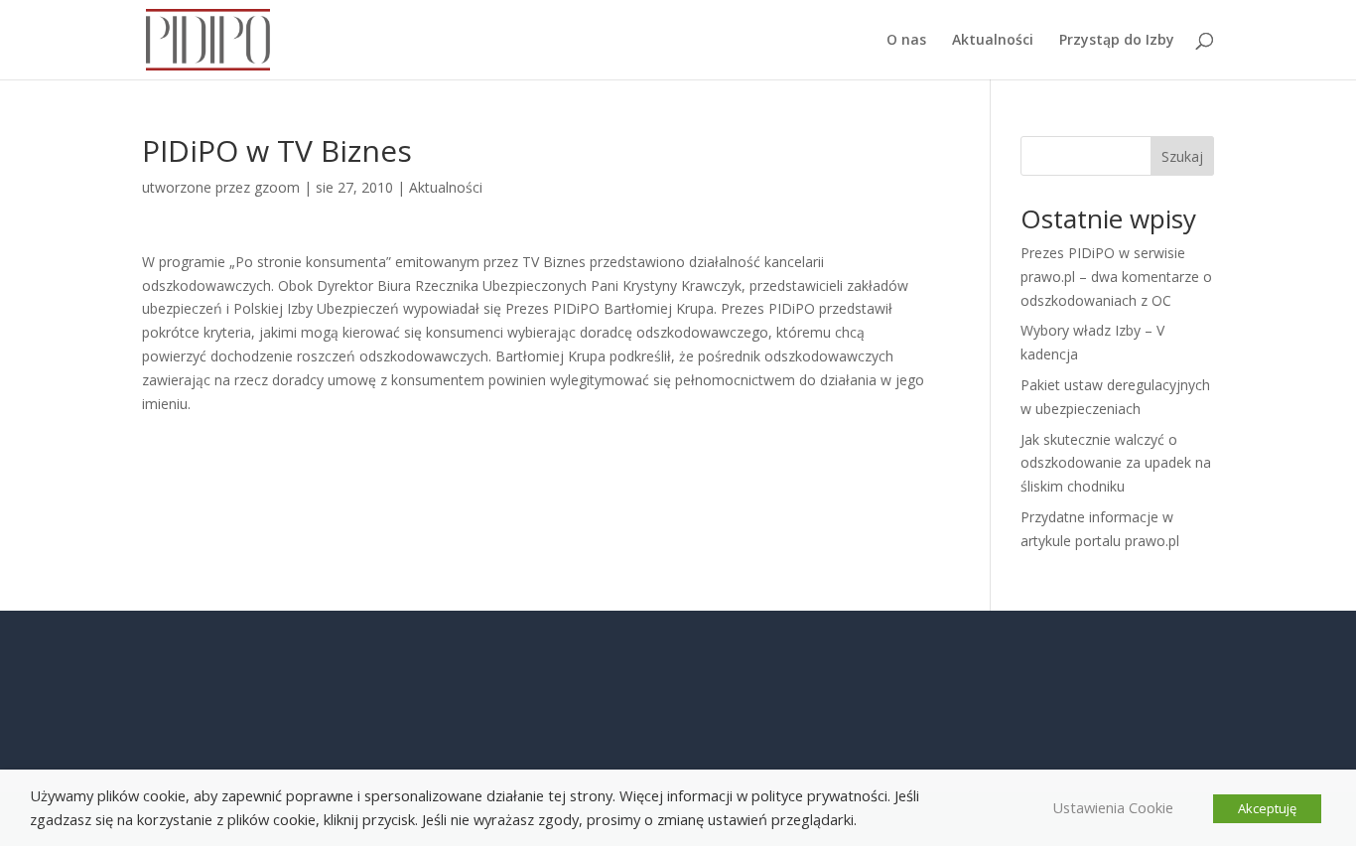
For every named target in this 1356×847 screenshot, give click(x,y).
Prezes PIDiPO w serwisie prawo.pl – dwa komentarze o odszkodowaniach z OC (1116, 276)
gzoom (277, 187)
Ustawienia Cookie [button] (1112, 807)
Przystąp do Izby (1116, 41)
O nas (906, 41)
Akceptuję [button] (1267, 808)
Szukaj (1182, 156)
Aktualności (992, 41)
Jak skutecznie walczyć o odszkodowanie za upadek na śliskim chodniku (1115, 463)
